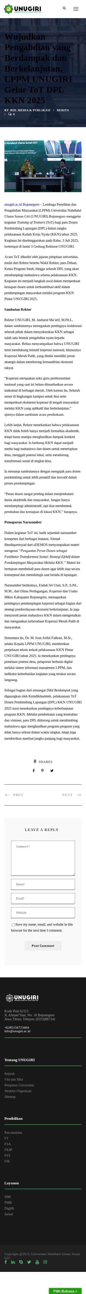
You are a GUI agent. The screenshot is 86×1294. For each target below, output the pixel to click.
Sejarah (9, 1074)
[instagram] (45, 1262)
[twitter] (29, 1262)
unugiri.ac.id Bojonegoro (21, 204)
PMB (8, 1202)
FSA (7, 1144)
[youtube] (37, 1262)
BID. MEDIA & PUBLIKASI (30, 110)
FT (6, 1138)
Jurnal (8, 1214)
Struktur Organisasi (17, 1091)
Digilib (9, 1208)
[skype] (21, 1262)
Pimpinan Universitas (19, 1085)
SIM (7, 1197)
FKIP (8, 1150)
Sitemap (10, 1097)
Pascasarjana (13, 1132)
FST (7, 1155)
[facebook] (5, 1262)
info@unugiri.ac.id (17, 1031)
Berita (63, 110)
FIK (7, 1161)
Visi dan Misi (13, 1079)
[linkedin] (13, 1262)
